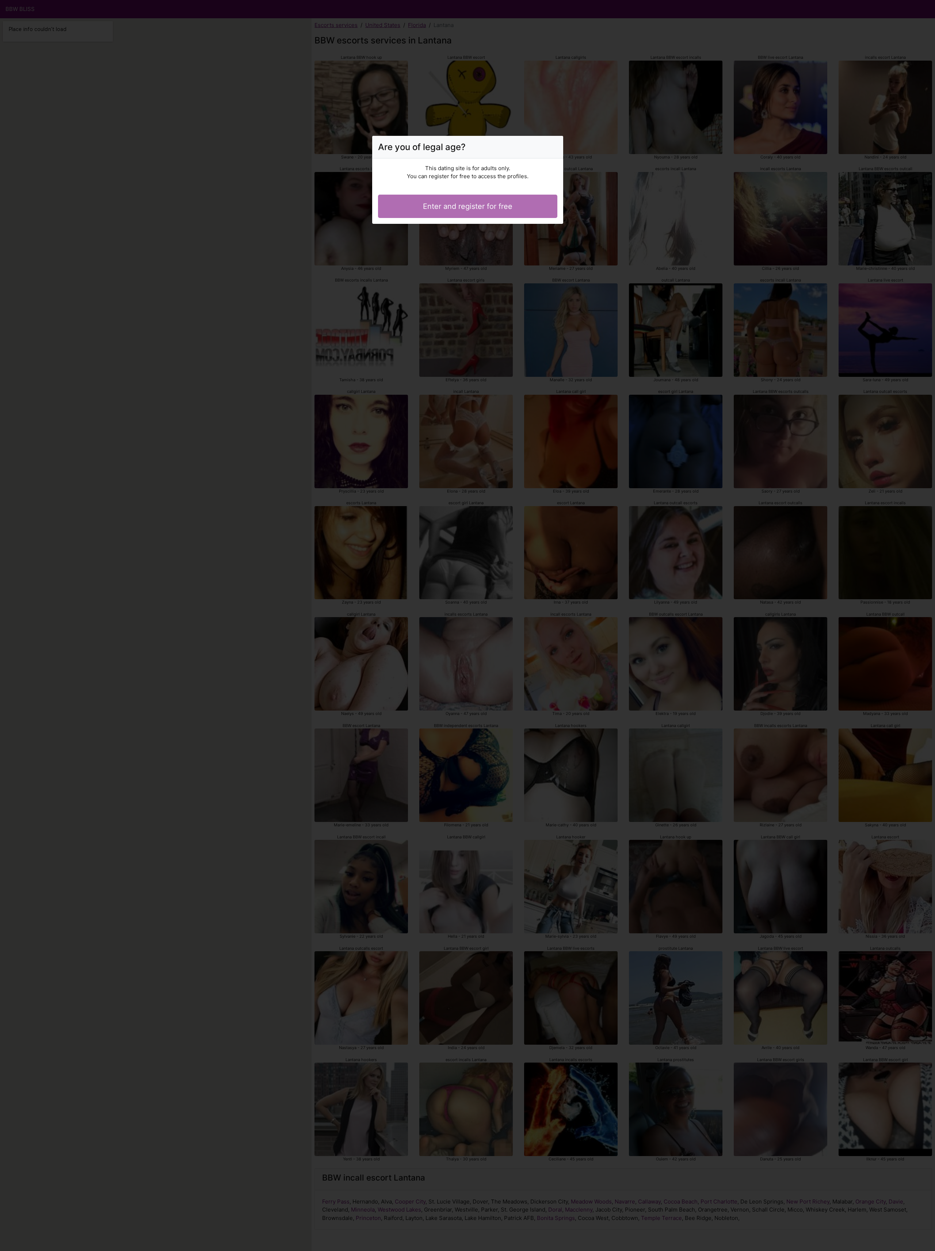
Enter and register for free (467, 206)
